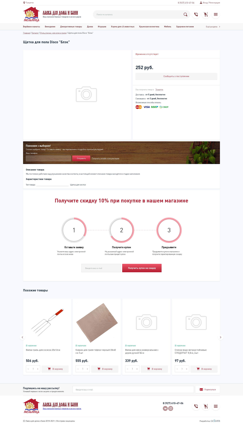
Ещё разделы (212, 26)
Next (220, 337)
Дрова (90, 26)
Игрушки (102, 26)
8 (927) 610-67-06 (186, 2)
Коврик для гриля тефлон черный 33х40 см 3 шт (96, 351)
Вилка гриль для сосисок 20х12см (43, 349)
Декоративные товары (71, 26)
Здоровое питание (185, 26)
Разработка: (205, 421)
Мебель (167, 26)
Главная (26, 33)
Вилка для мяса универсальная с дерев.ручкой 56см (141, 351)
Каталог (35, 33)
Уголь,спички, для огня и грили (53, 33)
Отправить (81, 158)
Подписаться (210, 389)
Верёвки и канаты (31, 26)
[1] (185, 14)
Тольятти (159, 89)
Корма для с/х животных (122, 26)
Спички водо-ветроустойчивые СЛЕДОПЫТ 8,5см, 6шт (191, 351)
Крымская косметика (149, 26)
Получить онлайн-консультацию (105, 158)
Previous (22, 337)
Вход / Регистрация (211, 2)
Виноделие (50, 26)
